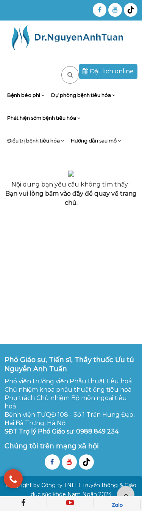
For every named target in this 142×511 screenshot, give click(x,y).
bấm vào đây (64, 193)
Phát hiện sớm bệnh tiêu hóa (42, 118)
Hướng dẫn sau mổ (94, 141)
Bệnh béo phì (24, 95)
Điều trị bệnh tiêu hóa (34, 141)
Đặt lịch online (111, 71)
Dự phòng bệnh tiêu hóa (81, 95)
